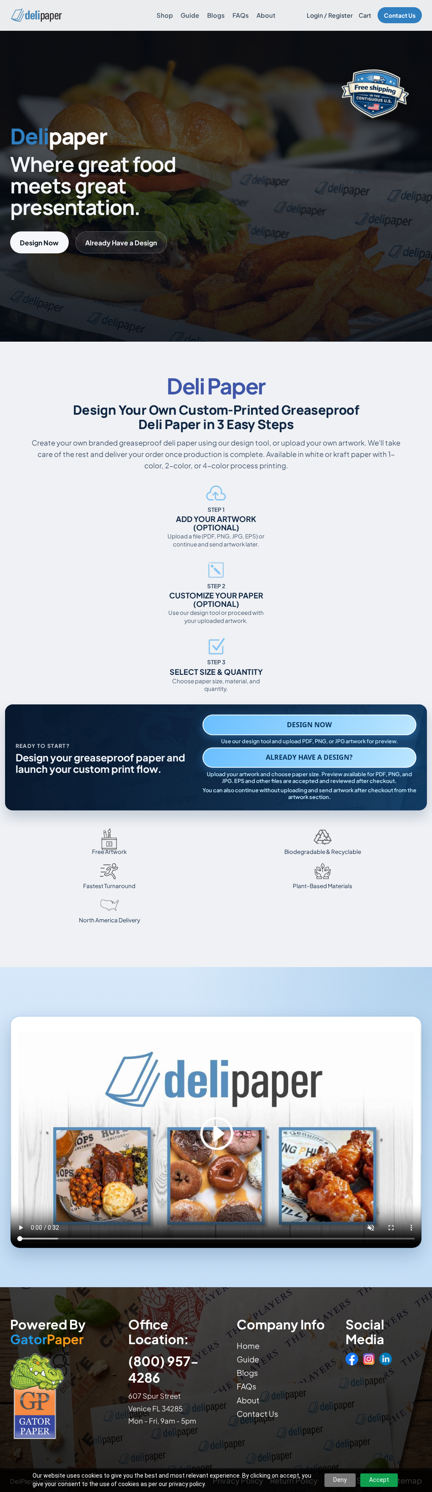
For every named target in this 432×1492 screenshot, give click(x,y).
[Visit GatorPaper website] (62, 1396)
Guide (190, 15)
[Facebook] (352, 1359)
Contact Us (400, 15)
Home (248, 1346)
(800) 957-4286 (163, 1369)
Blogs (216, 15)
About (265, 15)
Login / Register (330, 15)
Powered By (48, 1332)
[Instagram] (368, 1359)
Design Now (39, 243)
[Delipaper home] (36, 15)
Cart (365, 15)
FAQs (240, 15)
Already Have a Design (121, 243)
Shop (165, 15)
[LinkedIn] (385, 1359)
